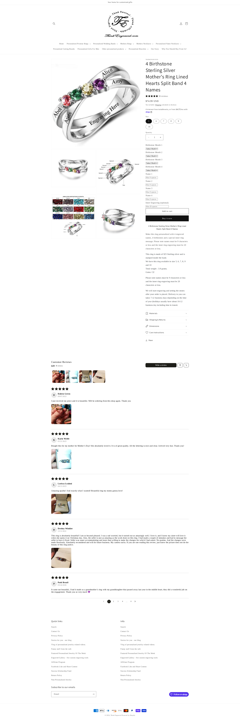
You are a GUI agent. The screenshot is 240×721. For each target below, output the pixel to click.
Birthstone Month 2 (154, 152)
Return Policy (56, 675)
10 (149, 127)
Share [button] (150, 340)
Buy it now (167, 218)
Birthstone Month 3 (154, 160)
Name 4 (149, 195)
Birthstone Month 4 (154, 167)
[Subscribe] (93, 694)
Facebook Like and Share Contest (64, 667)
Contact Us (55, 631)
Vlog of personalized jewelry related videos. (68, 645)
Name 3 (149, 188)
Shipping (158, 105)
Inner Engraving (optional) (157, 203)
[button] (54, 23)
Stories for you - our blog (61, 640)
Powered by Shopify (128, 715)
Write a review (161, 365)
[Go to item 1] (58, 376)
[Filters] (180, 365)
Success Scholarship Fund (61, 671)
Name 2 (149, 181)
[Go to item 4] (99, 376)
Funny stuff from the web (61, 649)
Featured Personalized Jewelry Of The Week (68, 653)
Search (53, 627)
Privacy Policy (57, 636)
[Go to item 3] (85, 376)
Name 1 (149, 174)
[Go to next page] (136, 601)
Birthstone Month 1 (154, 145)
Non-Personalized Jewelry (61, 680)
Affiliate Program (58, 662)
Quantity (149, 132)
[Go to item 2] (72, 376)
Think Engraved (116, 715)
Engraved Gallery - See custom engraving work (69, 658)
